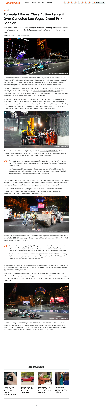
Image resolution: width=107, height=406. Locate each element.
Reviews (41, 2)
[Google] (86, 2)
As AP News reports (46, 155)
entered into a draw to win (46, 325)
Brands (50, 2)
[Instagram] (82, 2)
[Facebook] (65, 2)
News (34, 2)
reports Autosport (10, 106)
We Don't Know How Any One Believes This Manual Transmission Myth (10, 390)
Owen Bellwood (9, 35)
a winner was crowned (40, 278)
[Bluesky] (68, 2)
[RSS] (89, 2)
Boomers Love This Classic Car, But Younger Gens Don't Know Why (44, 389)
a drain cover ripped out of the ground (46, 91)
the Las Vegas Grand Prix (38, 99)
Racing (6, 10)
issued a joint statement (12, 240)
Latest (27, 2)
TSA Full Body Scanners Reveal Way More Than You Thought (61, 390)
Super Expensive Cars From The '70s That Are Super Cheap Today (27, 389)
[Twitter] (75, 2)
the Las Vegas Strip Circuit (43, 82)
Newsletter (99, 2)
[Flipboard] (72, 2)
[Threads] (79, 2)
